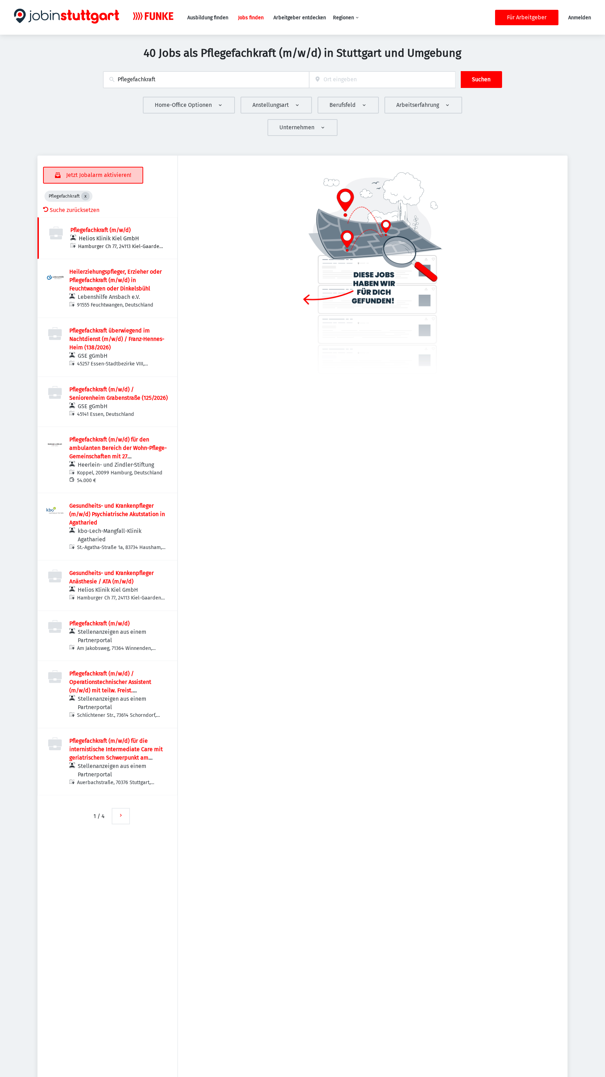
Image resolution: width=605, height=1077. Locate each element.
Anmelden (579, 18)
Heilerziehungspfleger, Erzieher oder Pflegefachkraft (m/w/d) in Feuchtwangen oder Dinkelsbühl (115, 280)
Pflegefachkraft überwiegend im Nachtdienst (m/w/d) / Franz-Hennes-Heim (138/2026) (116, 339)
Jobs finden (251, 18)
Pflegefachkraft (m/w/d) (100, 230)
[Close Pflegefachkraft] (85, 196)
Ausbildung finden (207, 18)
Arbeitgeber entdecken (299, 18)
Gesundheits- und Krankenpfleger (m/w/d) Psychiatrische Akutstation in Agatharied (117, 514)
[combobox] (206, 79)
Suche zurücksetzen (74, 210)
